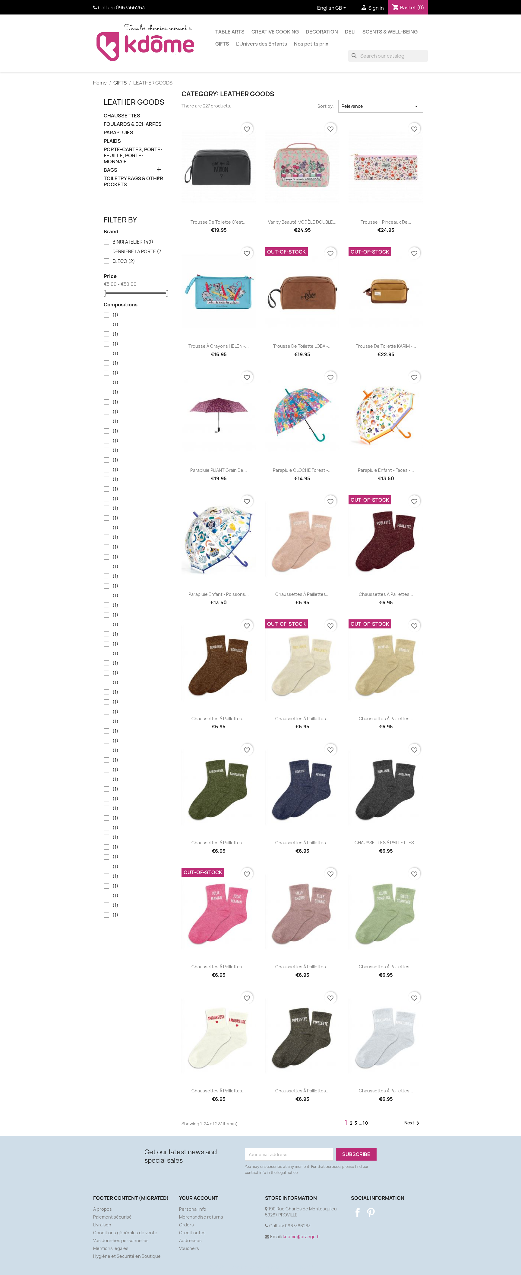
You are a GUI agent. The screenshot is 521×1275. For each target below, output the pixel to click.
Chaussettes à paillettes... (302, 594)
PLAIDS (112, 141)
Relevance (381, 106)
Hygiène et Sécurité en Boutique (127, 1256)
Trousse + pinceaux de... (386, 222)
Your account (198, 1198)
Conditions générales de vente (125, 1232)
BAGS (110, 170)
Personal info (192, 1209)
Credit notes (192, 1232)
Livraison (102, 1225)
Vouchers (189, 1248)
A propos (102, 1209)
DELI (350, 31)
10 (365, 1123)
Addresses (190, 1240)
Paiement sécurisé (112, 1217)
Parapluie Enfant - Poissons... (218, 594)
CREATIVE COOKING (275, 31)
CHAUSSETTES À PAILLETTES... (386, 842)
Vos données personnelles (121, 1240)
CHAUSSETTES (122, 116)
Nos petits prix (311, 43)
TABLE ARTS (230, 31)
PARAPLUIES (118, 132)
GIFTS (222, 43)
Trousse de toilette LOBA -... (302, 346)
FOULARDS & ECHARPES (133, 124)
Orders (186, 1225)
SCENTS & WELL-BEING (390, 31)
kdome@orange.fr (301, 1236)
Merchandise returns (201, 1217)
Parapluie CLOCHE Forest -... (302, 470)
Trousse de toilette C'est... (219, 222)
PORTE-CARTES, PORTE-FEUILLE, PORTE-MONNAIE (133, 155)
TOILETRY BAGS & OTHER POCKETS (133, 181)
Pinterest (371, 1212)
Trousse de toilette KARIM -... (386, 346)
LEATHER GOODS (134, 102)
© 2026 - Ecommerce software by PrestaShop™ (261, 1267)
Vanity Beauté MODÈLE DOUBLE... (302, 222)
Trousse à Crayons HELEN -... (218, 346)
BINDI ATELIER (132, 242)
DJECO (123, 261)
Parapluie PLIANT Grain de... (218, 470)
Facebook (358, 1212)
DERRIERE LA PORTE (139, 252)
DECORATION (322, 31)
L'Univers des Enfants (261, 43)
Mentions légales (110, 1248)
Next (413, 1123)
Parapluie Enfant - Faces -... (386, 470)
